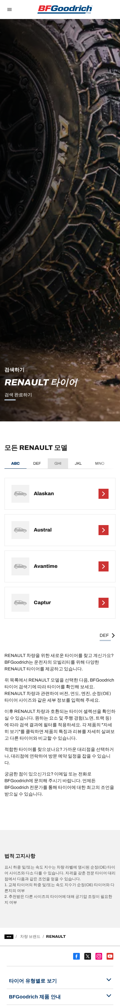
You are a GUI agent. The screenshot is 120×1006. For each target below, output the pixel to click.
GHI (57, 463)
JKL (78, 463)
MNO (99, 463)
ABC (15, 463)
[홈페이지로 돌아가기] (65, 9)
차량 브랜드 (30, 936)
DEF (37, 463)
